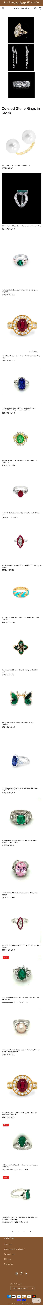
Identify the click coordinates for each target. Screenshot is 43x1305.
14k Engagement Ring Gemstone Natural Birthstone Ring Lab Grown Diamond (20, 789)
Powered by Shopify (28, 1304)
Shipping (7, 1259)
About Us (7, 1244)
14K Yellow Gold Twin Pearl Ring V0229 (16, 165)
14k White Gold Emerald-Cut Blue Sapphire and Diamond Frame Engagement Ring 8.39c (19, 409)
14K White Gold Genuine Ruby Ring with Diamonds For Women (21, 946)
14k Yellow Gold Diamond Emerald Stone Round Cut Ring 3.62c (20, 461)
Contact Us (8, 1264)
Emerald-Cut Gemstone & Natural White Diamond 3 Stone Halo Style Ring (20, 1218)
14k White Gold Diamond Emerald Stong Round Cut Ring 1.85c (20, 291)
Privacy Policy (9, 1254)
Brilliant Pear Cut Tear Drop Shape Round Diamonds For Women (20, 1166)
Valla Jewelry (18, 1304)
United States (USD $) (20, 1288)
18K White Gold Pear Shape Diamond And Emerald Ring (21, 226)
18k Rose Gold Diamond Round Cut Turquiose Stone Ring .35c (20, 618)
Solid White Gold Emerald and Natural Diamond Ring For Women (20, 998)
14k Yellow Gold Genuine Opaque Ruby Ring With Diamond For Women (19, 1113)
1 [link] (12, 1232)
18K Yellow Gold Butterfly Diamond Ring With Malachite (18, 723)
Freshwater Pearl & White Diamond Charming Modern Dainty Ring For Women (21, 1050)
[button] (2, 8)
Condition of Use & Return (14, 1249)
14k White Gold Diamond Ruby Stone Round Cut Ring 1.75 (21, 513)
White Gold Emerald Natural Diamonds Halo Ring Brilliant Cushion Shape (19, 841)
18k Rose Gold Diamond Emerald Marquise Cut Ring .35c (20, 671)
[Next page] (30, 1231)
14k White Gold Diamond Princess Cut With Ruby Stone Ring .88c (21, 566)
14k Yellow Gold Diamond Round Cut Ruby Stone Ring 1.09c (21, 356)
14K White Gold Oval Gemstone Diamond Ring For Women (19, 893)
